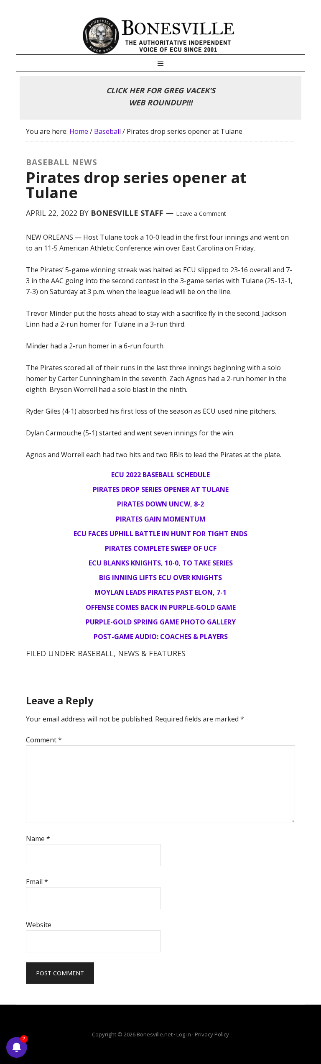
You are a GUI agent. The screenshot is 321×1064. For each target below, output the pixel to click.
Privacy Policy (212, 1034)
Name (38, 838)
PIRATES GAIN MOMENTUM (161, 519)
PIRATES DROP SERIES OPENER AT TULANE (161, 489)
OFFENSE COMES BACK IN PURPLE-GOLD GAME (161, 607)
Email (37, 881)
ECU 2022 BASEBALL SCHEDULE (160, 474)
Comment (44, 739)
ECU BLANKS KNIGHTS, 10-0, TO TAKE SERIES (161, 563)
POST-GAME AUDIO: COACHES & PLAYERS (161, 636)
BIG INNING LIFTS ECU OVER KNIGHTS (160, 577)
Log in (183, 1034)
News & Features (152, 653)
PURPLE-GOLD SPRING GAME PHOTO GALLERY (161, 622)
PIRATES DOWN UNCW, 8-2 (160, 504)
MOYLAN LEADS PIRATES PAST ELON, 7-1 (160, 592)
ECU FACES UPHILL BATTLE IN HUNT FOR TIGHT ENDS (160, 533)
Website (38, 924)
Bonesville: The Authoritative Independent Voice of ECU (160, 35)
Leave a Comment (201, 213)
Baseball (96, 653)
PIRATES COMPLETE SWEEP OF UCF (161, 548)
